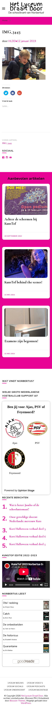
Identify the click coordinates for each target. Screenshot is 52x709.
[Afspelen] (5, 584)
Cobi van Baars (10, 629)
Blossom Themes (17, 700)
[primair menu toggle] (3, 9)
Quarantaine (10, 646)
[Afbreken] (41, 584)
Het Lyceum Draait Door (26, 6)
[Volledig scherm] (46, 584)
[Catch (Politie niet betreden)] (46, 620)
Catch (6, 613)
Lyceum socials (15, 686)
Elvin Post (8, 618)
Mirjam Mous (9, 607)
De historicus (10, 635)
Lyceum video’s (35, 683)
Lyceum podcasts (36, 686)
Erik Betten (9, 650)
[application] (26, 574)
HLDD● (12, 41)
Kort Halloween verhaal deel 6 (27, 536)
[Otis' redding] (46, 608)
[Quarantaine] (46, 652)
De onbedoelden (13, 624)
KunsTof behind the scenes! (23, 282)
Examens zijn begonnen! (21, 341)
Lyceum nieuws (16, 683)
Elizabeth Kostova (11, 640)
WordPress (26, 703)
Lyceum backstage (38, 690)
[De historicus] (46, 641)
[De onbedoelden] (46, 630)
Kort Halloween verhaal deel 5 (27, 544)
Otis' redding (10, 603)
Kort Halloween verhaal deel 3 (27, 529)
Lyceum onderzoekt (14, 690)
